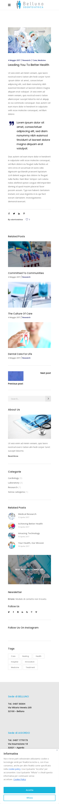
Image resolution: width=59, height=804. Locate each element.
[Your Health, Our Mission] (11, 545)
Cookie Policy (19, 779)
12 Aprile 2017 (23, 517)
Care (35, 60)
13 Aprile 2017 (23, 527)
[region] (29, 776)
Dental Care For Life (20, 354)
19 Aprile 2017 (24, 546)
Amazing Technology (29, 533)
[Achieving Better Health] (11, 525)
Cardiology (13, 478)
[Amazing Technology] (11, 535)
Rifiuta (29, 797)
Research (26, 60)
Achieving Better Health (30, 523)
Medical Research (27, 514)
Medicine (42, 60)
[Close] (57, 750)
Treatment (30, 667)
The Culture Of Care (20, 313)
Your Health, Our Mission (31, 542)
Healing (25, 656)
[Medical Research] (11, 516)
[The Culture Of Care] (29, 295)
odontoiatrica (17, 219)
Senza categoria (16, 491)
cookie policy (14, 769)
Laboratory (13, 482)
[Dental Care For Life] (29, 335)
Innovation (30, 662)
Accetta (29, 790)
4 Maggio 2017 (14, 60)
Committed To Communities (26, 273)
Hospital (14, 662)
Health (38, 656)
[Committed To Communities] (29, 254)
